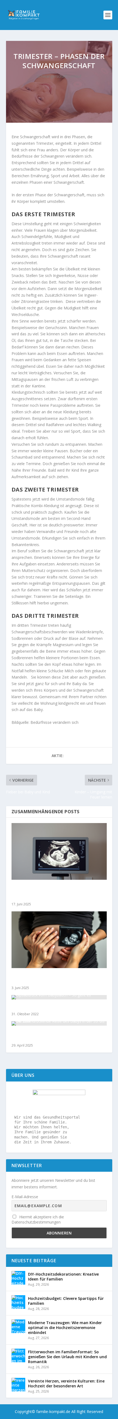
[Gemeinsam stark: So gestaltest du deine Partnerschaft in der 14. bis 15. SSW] (59, 939)
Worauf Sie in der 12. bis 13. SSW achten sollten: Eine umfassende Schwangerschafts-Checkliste (58, 892)
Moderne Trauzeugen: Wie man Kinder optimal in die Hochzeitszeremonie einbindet (65, 1327)
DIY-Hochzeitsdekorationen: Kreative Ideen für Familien (63, 1277)
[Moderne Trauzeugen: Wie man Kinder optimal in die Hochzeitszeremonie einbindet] (18, 1326)
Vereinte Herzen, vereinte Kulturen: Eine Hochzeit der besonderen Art (66, 1383)
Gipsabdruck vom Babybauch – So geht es (54, 1007)
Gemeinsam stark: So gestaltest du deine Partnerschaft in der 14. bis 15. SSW (54, 978)
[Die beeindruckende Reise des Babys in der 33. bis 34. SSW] (59, 1023)
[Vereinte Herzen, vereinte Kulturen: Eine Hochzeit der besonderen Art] (18, 1384)
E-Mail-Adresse (25, 1196)
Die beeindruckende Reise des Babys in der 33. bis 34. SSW (58, 1036)
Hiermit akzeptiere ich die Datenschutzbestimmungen (38, 1219)
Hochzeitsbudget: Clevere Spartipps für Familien (66, 1301)
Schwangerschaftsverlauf (59, 76)
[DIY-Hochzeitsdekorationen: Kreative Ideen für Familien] (18, 1278)
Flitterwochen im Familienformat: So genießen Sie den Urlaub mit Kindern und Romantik (67, 1356)
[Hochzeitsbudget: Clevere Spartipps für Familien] (18, 1302)
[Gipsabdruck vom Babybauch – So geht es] (59, 997)
